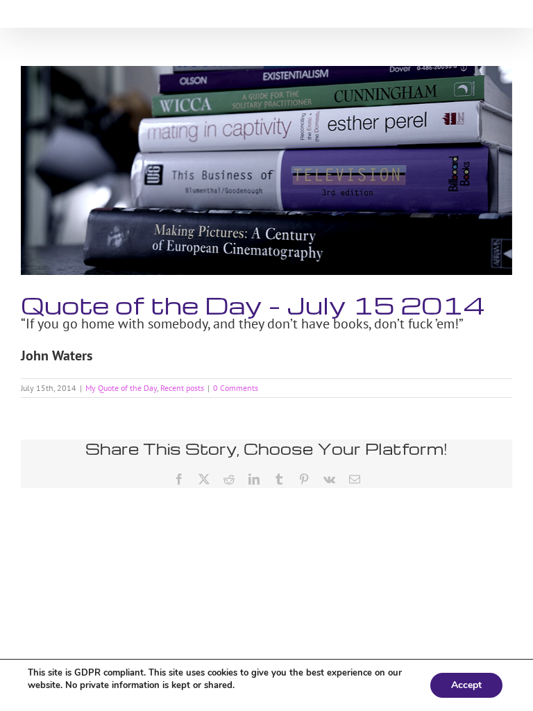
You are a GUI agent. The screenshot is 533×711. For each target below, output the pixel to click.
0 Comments (235, 388)
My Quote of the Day (121, 388)
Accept (466, 685)
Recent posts (182, 388)
